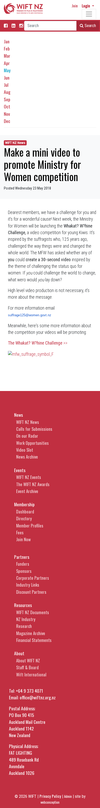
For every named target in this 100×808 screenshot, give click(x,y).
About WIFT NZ (28, 660)
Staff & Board (27, 667)
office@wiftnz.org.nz (38, 697)
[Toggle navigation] (89, 14)
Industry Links (27, 585)
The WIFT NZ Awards (32, 484)
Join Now (23, 539)
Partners (21, 556)
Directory (24, 518)
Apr (7, 63)
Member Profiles (29, 525)
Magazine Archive (30, 633)
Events (19, 470)
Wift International (31, 674)
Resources (23, 605)
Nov (7, 113)
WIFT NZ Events (28, 477)
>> (37, 343)
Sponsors (24, 571)
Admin (68, 796)
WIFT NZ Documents (32, 612)
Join (75, 6)
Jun (6, 77)
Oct (7, 106)
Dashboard (25, 511)
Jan (6, 41)
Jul (6, 84)
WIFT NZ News (15, 143)
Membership (24, 504)
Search (90, 25)
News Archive (27, 456)
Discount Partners (31, 592)
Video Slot (24, 450)
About (19, 653)
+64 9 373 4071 (29, 690)
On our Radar (27, 436)
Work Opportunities (32, 443)
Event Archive (27, 491)
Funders (22, 564)
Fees (20, 532)
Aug (7, 92)
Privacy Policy (50, 796)
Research (24, 626)
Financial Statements (34, 640)
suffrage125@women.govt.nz (29, 315)
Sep (7, 99)
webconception (50, 802)
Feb (7, 48)
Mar (7, 55)
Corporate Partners (32, 578)
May (7, 70)
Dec (7, 121)
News (18, 414)
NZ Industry (25, 619)
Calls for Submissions (34, 429)
